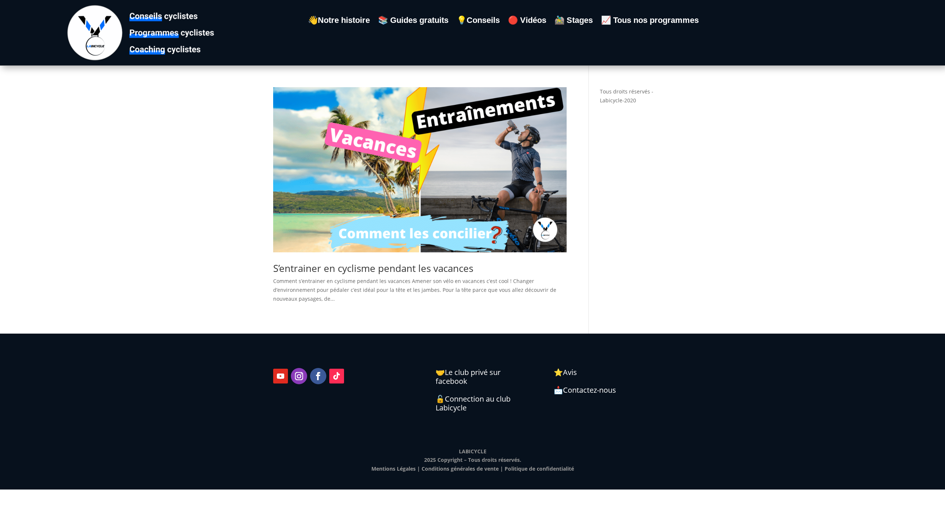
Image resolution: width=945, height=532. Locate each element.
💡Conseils (478, 21)
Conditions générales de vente (460, 468)
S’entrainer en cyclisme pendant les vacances (373, 268)
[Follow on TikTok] (336, 376)
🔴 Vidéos (527, 21)
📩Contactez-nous (585, 390)
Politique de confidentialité (539, 468)
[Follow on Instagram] (299, 376)
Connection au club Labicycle (473, 403)
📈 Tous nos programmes (650, 21)
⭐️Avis (565, 372)
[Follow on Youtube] (280, 376)
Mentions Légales (393, 468)
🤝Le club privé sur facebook (468, 376)
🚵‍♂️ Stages (573, 21)
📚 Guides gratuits (413, 21)
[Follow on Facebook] (318, 376)
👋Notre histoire (339, 21)
